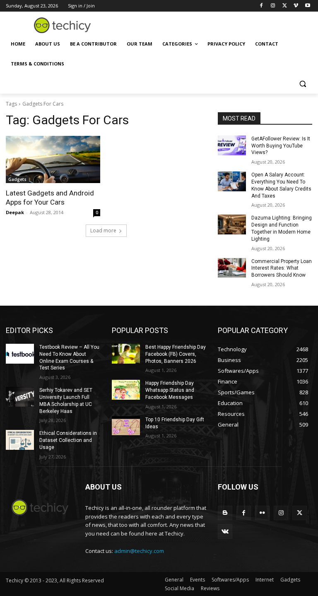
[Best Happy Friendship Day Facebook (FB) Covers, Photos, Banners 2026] (126, 354)
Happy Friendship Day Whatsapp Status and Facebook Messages (169, 390)
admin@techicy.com (139, 551)
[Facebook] (261, 6)
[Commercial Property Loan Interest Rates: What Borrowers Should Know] (232, 268)
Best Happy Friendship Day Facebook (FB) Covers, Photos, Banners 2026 (175, 354)
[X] (284, 6)
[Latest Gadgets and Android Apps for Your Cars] (53, 159)
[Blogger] (225, 513)
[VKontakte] (225, 531)
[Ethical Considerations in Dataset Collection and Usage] (20, 440)
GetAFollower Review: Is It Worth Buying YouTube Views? (280, 146)
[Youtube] (307, 6)
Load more (103, 230)
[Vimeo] (296, 6)
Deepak (15, 212)
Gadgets (17, 179)
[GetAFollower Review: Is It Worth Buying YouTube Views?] (232, 145)
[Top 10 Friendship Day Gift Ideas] (126, 426)
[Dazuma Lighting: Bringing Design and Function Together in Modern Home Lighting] (232, 224)
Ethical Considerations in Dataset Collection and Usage (68, 440)
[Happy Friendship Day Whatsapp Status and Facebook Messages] (126, 390)
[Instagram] (273, 6)
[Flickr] (262, 513)
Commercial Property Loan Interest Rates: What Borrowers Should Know (281, 268)
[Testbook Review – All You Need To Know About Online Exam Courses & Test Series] (20, 354)
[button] (302, 84)
